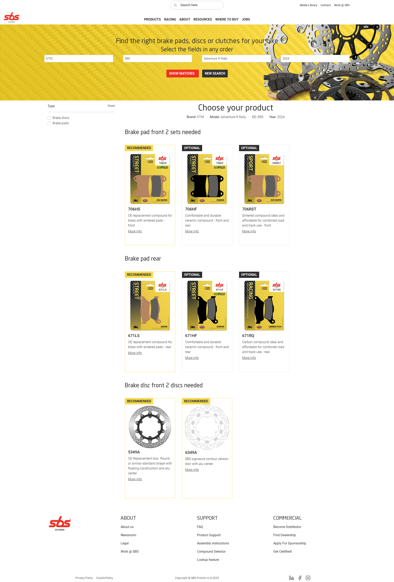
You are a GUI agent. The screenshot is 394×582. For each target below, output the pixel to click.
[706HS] (150, 176)
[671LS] (150, 303)
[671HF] (207, 303)
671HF (191, 335)
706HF (191, 209)
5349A (134, 452)
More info (135, 231)
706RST (249, 209)
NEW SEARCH (215, 73)
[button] (152, 19)
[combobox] (78, 58)
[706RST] (264, 176)
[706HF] (207, 176)
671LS (134, 335)
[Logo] (59, 523)
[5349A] (150, 424)
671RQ (248, 335)
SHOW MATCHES (182, 73)
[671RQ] (264, 303)
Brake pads (61, 123)
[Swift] (11, 17)
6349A (191, 452)
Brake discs (61, 118)
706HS (134, 209)
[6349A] (207, 424)
